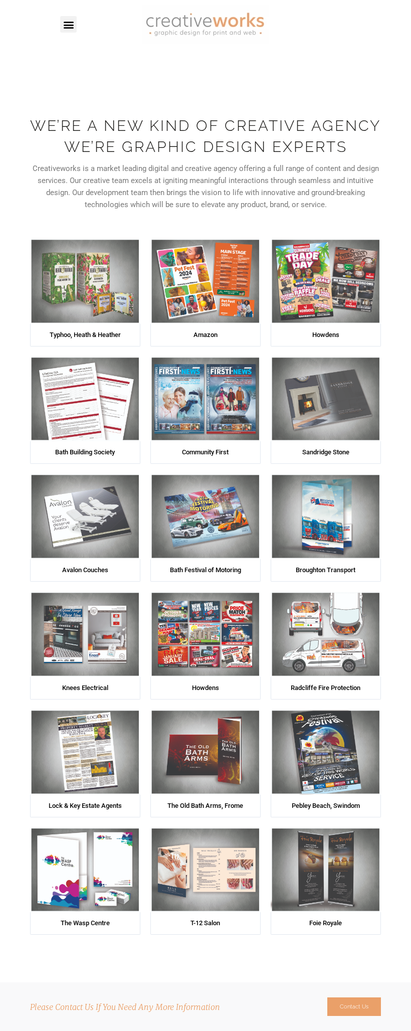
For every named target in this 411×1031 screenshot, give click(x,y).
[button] (68, 24)
